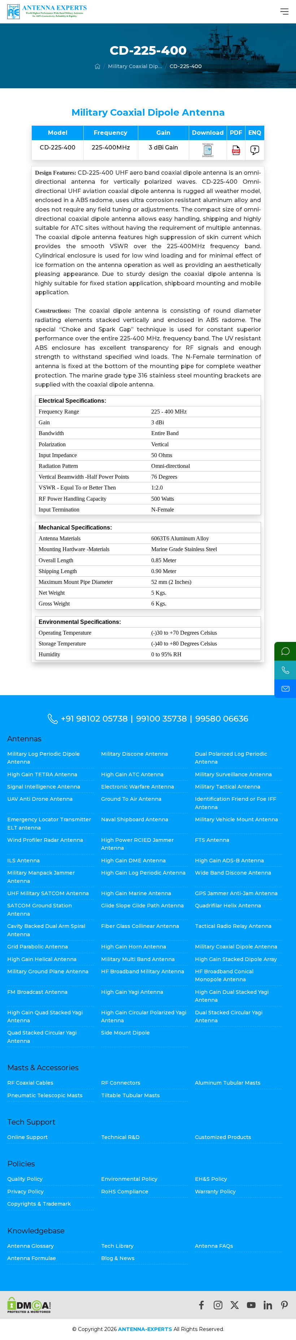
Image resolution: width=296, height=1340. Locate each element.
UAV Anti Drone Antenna (40, 799)
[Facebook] (201, 1305)
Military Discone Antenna (134, 754)
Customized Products (223, 1137)
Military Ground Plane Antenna (47, 971)
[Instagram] (218, 1305)
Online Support (27, 1137)
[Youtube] (251, 1305)
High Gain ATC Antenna (132, 774)
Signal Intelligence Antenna (43, 786)
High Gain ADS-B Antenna (229, 860)
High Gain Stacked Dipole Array (236, 959)
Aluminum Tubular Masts (228, 1083)
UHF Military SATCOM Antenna (48, 893)
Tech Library (117, 1246)
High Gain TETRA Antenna (42, 774)
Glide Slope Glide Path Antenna (142, 905)
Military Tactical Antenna (227, 786)
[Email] (285, 688)
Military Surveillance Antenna (233, 774)
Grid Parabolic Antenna (37, 946)
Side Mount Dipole (125, 1032)
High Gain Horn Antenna (133, 946)
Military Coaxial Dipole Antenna (135, 66)
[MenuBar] (284, 11)
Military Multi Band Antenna (138, 959)
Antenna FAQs (214, 1246)
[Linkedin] (268, 1305)
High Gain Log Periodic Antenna (143, 873)
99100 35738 (161, 719)
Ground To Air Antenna (131, 799)
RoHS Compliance (124, 1191)
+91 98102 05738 (94, 719)
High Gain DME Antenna (133, 860)
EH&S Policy (211, 1179)
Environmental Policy (129, 1179)
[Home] (97, 66)
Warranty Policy (215, 1191)
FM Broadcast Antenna (37, 992)
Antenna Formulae (31, 1258)
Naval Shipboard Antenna (134, 819)
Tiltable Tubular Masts (130, 1095)
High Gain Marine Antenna (136, 893)
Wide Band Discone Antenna (233, 873)
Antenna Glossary (30, 1246)
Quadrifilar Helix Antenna (228, 905)
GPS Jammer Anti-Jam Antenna (236, 893)
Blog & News (118, 1258)
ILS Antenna (23, 860)
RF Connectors (120, 1083)
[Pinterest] (284, 1305)
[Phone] (285, 670)
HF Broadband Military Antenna (142, 971)
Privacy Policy (25, 1191)
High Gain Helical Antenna (42, 959)
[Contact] (285, 651)
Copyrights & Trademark (39, 1204)
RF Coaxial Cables (30, 1083)
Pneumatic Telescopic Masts (45, 1095)
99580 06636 (221, 719)
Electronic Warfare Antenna (137, 786)
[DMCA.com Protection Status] (29, 1305)
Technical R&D (120, 1137)
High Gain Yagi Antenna (132, 992)
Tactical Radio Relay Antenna (233, 926)
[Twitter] (234, 1305)
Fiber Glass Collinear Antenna (140, 926)
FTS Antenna (212, 840)
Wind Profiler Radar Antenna (45, 840)
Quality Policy (25, 1179)
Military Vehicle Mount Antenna (236, 819)
